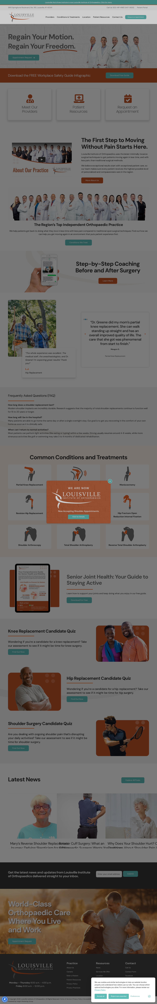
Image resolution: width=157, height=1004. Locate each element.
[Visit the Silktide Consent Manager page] (149, 996)
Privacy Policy (100, 990)
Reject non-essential (118, 996)
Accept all (100, 996)
